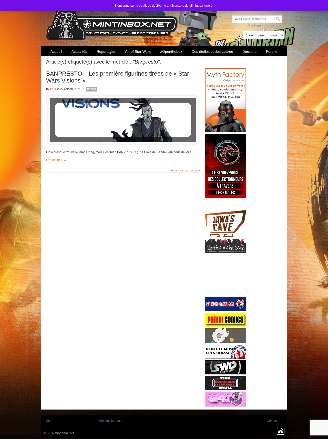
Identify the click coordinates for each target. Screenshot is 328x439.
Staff (49, 421)
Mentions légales (109, 421)
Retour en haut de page (185, 170)
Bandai (91, 88)
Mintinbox (112, 21)
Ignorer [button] (209, 5)
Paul (53, 88)
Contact (272, 421)
